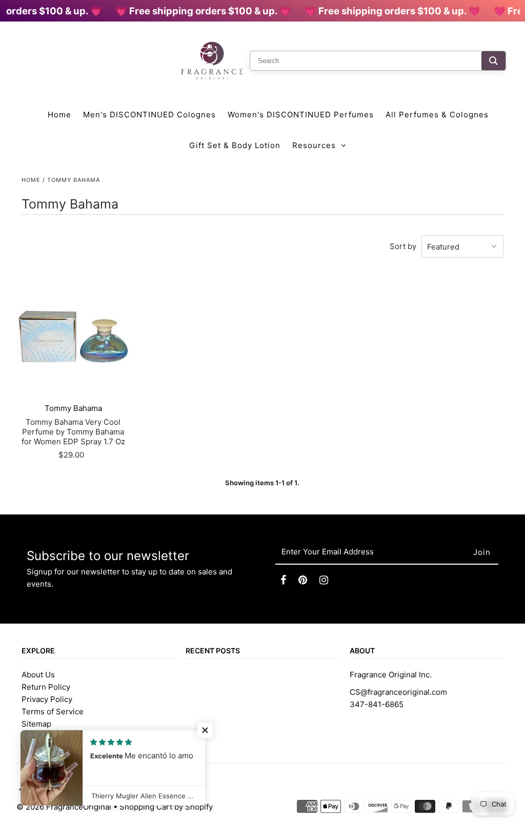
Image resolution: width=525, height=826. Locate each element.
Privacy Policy (47, 699)
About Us (38, 674)
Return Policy (46, 687)
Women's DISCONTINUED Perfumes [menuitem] (301, 114)
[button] (205, 730)
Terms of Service (53, 711)
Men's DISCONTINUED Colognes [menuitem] (149, 114)
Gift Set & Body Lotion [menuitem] (234, 145)
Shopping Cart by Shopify (166, 807)
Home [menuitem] (59, 114)
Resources (314, 145)
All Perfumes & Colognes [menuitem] (437, 114)
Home (31, 179)
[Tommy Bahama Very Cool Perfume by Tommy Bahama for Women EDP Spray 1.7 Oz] (73, 337)
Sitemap (36, 724)
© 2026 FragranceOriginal (63, 807)
